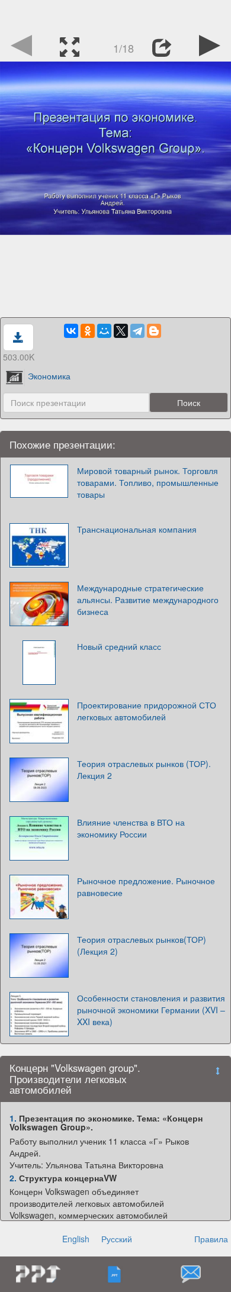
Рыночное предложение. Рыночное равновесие (146, 886)
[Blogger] (154, 331)
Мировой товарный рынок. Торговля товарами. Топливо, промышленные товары (148, 482)
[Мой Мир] (104, 331)
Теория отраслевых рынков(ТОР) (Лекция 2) (141, 945)
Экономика (49, 376)
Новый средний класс (119, 646)
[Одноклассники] (88, 331)
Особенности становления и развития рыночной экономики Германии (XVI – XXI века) (151, 1009)
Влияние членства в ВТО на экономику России (131, 828)
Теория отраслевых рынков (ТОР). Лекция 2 (144, 769)
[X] (121, 331)
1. (13, 1118)
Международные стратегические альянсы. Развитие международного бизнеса (148, 599)
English (75, 1239)
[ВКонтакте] (71, 331)
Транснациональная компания (137, 529)
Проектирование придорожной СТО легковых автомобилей (146, 711)
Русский (116, 1239)
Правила (211, 1239)
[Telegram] (137, 331)
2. (13, 1178)
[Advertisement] (115, 15)
